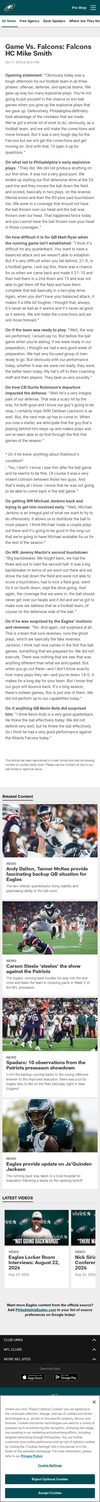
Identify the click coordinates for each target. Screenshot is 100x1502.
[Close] (94, 1402)
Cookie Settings (50, 1465)
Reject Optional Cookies (50, 1479)
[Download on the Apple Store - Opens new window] (32, 1378)
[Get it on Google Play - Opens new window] (65, 1379)
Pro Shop (79, 8)
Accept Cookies (50, 1493)
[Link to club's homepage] (10, 6)
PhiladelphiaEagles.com (36, 1310)
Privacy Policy (31, 1456)
